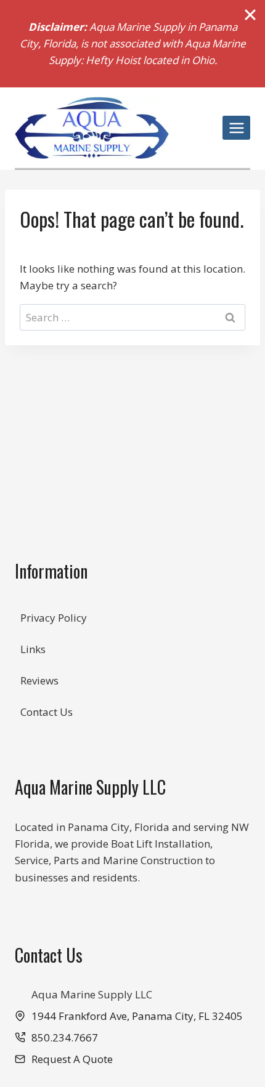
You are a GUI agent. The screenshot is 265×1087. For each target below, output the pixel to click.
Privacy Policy (53, 618)
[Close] (250, 14)
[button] (64, 1059)
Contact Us (46, 712)
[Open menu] (236, 128)
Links (33, 649)
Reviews (39, 680)
